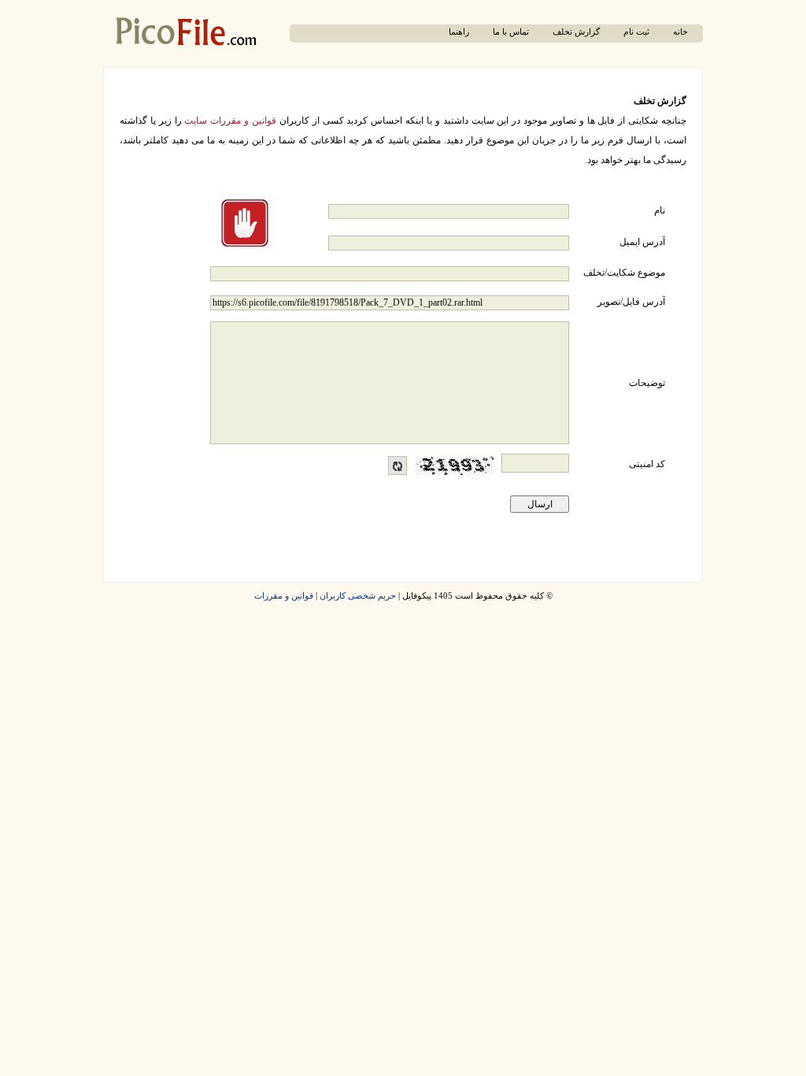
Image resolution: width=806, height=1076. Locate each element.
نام (659, 210)
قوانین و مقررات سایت (230, 120)
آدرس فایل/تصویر (631, 301)
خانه (680, 32)
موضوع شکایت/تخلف (624, 272)
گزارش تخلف (576, 32)
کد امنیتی (647, 463)
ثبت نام (636, 32)
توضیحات (647, 382)
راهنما (459, 32)
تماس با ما (511, 32)
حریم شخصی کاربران (358, 596)
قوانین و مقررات (283, 596)
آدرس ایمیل (642, 241)
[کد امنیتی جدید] (397, 465)
